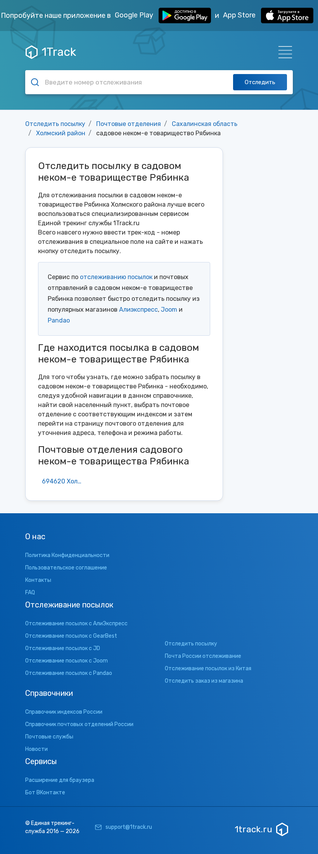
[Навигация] (282, 52)
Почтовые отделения (128, 124)
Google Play (135, 15)
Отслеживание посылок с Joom (66, 660)
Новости (36, 749)
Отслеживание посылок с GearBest (71, 636)
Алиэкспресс (138, 309)
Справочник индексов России (63, 712)
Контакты (38, 580)
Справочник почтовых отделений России (79, 724)
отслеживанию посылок (116, 277)
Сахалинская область (204, 124)
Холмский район (60, 133)
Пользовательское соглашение (66, 567)
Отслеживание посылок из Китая (208, 668)
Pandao (59, 320)
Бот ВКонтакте (45, 792)
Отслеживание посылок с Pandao (68, 673)
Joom (169, 309)
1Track (58, 52)
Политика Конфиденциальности (67, 555)
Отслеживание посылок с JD (62, 648)
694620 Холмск (65, 481)
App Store (240, 15)
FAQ (30, 592)
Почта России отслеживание (203, 656)
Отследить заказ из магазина (204, 681)
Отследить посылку (55, 124)
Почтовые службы (49, 736)
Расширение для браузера (59, 780)
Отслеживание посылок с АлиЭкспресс (76, 623)
